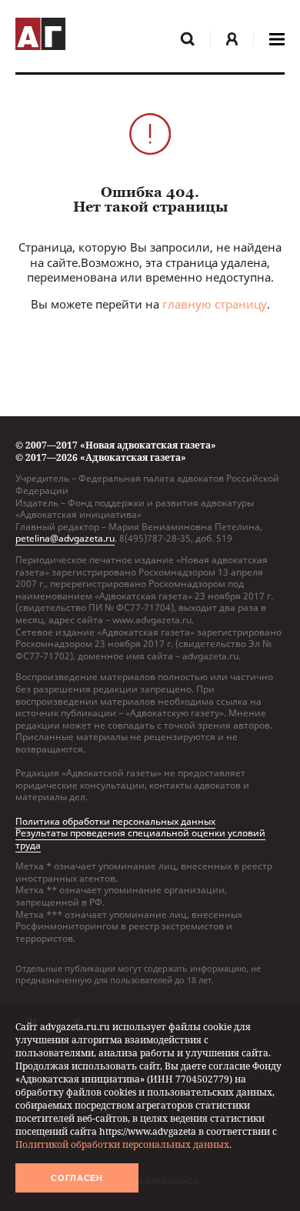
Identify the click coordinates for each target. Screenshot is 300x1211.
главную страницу (214, 304)
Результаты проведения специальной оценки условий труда (140, 839)
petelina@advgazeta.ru (65, 538)
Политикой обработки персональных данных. (123, 1144)
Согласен (77, 1178)
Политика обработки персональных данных (115, 821)
